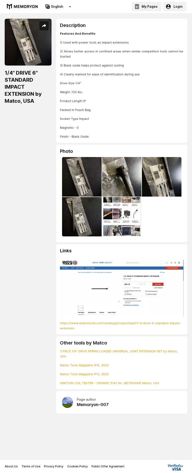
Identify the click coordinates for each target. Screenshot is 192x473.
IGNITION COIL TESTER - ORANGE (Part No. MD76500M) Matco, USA (109, 383)
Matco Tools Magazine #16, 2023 (84, 365)
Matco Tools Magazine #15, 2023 (84, 374)
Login (178, 6)
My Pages (150, 6)
